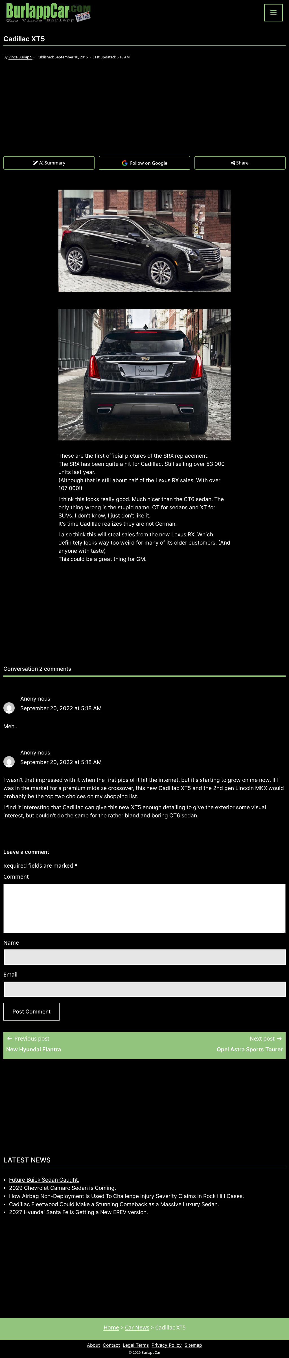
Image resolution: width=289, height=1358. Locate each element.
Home (111, 1327)
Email (10, 974)
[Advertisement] (144, 113)
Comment (16, 876)
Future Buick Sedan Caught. (44, 1179)
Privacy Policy (167, 1345)
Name (11, 942)
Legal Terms (136, 1345)
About (93, 1345)
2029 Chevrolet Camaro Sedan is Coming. (62, 1187)
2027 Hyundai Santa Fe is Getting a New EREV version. (78, 1212)
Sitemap (193, 1345)
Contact (111, 1345)
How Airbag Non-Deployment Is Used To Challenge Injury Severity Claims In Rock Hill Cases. (126, 1196)
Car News (137, 1327)
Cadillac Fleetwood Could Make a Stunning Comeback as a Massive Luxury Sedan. (114, 1204)
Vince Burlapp (20, 57)
